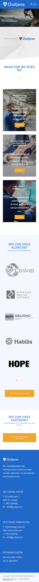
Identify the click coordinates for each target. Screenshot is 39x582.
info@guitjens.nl (14, 506)
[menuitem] (30, 4)
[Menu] (35, 4)
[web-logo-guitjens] (16, 4)
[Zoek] (30, 4)
